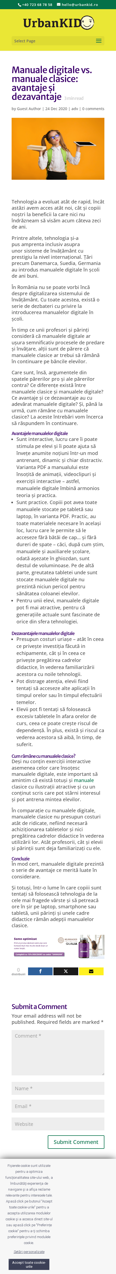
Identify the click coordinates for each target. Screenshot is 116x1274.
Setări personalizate (29, 1252)
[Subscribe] (91, 971)
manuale (84, 780)
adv (74, 108)
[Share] (40, 971)
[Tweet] (65, 971)
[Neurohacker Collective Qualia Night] (58, 955)
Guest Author (29, 108)
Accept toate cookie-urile (29, 1265)
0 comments (93, 108)
